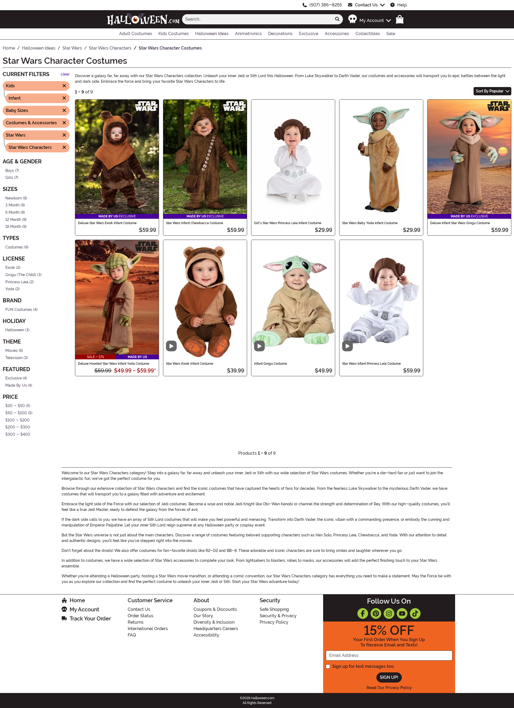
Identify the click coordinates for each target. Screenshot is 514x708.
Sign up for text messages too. (363, 666)
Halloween (14, 330)
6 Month (12, 212)
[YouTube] (402, 613)
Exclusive (13, 378)
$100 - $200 (17, 420)
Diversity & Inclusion (214, 622)
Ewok (10, 267)
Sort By (489, 91)
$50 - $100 (16, 413)
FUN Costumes (18, 309)
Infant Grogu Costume (270, 364)
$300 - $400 (17, 434)
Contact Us (366, 4)
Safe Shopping (274, 609)
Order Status (140, 615)
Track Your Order (90, 618)
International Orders (148, 628)
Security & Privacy (278, 615)
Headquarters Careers (216, 628)
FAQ (132, 635)
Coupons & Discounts (215, 609)
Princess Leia (16, 282)
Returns (135, 622)
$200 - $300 (17, 427)
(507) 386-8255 (325, 4)
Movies (11, 350)
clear (65, 74)
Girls (9, 177)
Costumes (14, 247)
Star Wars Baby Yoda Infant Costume (370, 223)
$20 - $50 (15, 406)
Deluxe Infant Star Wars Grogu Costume (460, 223)
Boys (9, 170)
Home (77, 600)
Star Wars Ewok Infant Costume (189, 364)
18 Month (13, 226)
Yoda (9, 289)
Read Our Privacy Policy (389, 687)
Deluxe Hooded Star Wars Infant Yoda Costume (113, 364)
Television (13, 357)
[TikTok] (415, 613)
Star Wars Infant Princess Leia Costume (371, 364)
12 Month (13, 219)
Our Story (203, 615)
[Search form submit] (337, 19)
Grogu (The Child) (20, 275)
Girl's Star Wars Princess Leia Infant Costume (287, 223)
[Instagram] (389, 613)
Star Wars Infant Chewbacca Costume (194, 223)
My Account (84, 609)
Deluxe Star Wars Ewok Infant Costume (107, 223)
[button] (369, 19)
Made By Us (16, 385)
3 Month (12, 205)
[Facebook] (362, 613)
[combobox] (257, 19)
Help (402, 4)
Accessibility (206, 635)
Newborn (13, 198)
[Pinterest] (376, 613)
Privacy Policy (274, 622)
